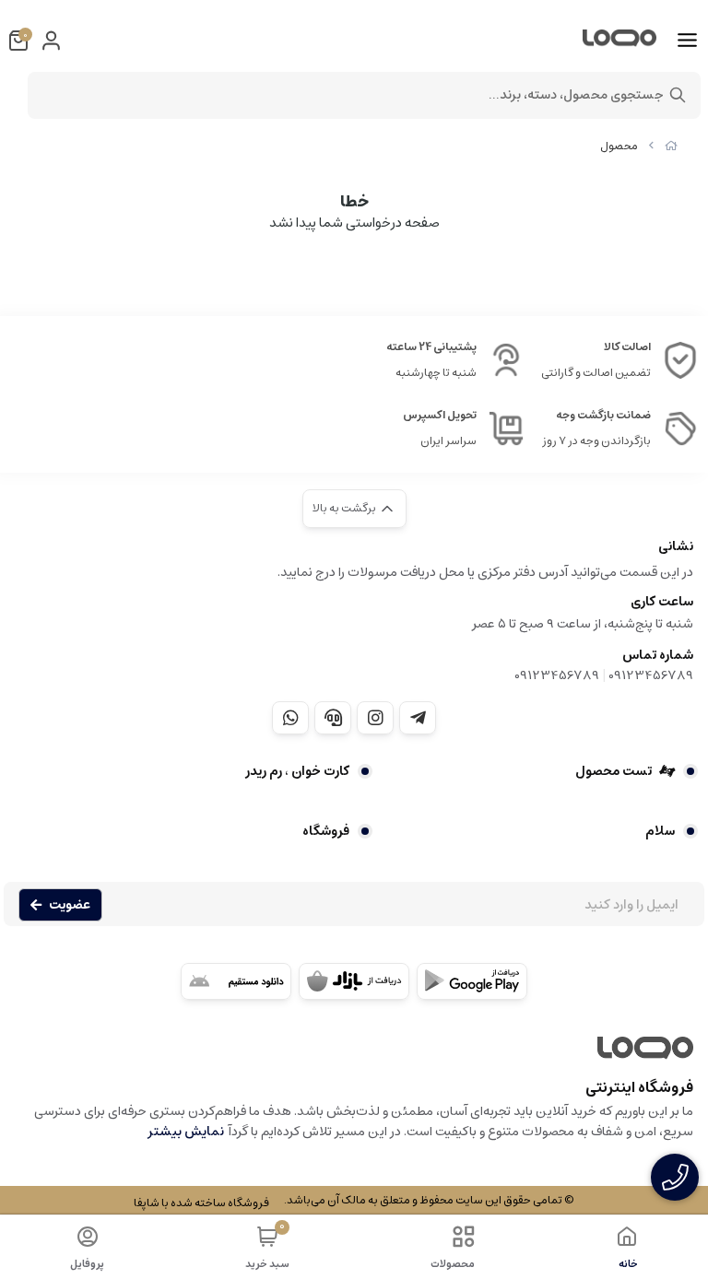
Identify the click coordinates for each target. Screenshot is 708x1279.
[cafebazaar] (354, 981)
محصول (619, 146)
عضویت (69, 905)
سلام (660, 831)
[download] (236, 981)
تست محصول (613, 771)
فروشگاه (325, 831)
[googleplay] (472, 981)
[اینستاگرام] (375, 717)
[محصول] (354, 1057)
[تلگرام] (417, 717)
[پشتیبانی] (332, 717)
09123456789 (650, 675)
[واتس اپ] (290, 717)
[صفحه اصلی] (671, 146)
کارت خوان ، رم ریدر (297, 771)
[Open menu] (687, 40)
